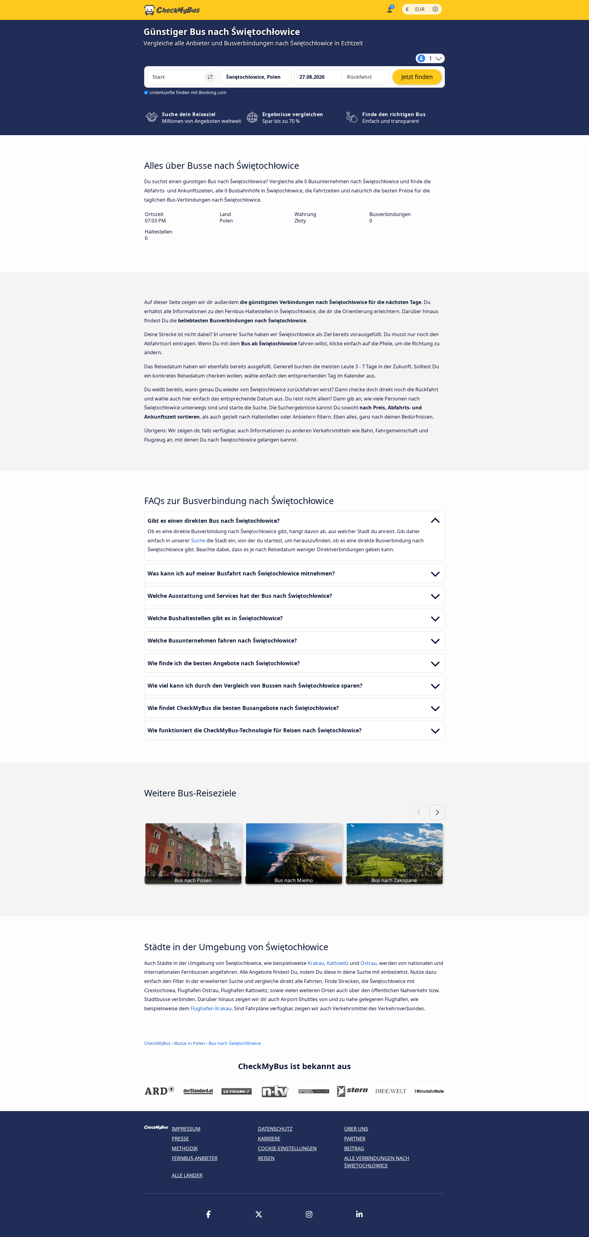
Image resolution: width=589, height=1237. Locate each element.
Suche (198, 540)
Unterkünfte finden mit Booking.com (187, 92)
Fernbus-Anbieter (195, 1158)
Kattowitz (338, 963)
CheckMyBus (157, 1043)
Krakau (316, 963)
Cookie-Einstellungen (287, 1148)
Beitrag (354, 1148)
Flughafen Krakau (211, 1008)
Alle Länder (187, 1175)
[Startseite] (172, 10)
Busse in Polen (189, 1043)
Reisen (266, 1158)
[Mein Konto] (389, 9)
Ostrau (368, 963)
